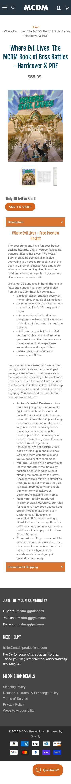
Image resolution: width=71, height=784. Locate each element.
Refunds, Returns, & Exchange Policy (31, 693)
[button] (35, 222)
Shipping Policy (14, 687)
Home (35, 27)
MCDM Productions (32, 731)
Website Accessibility (19, 710)
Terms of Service (15, 698)
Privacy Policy (13, 704)
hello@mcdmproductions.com (25, 647)
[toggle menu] (4, 8)
